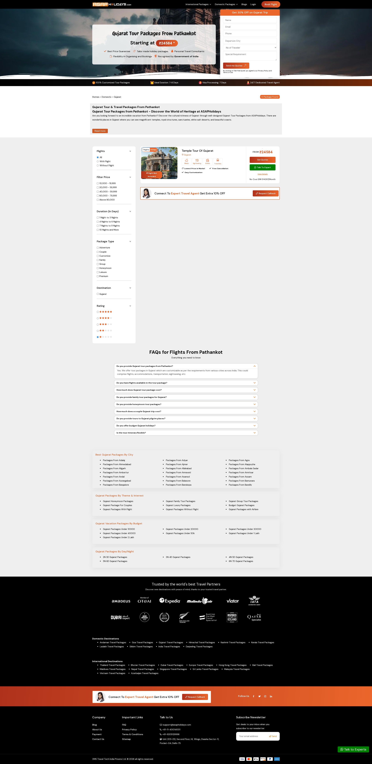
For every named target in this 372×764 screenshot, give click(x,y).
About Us (97, 729)
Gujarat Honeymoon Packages (118, 501)
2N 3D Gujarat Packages (115, 557)
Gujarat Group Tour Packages (243, 501)
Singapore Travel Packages (173, 669)
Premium (103, 276)
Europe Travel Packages (201, 665)
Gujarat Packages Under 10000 (119, 529)
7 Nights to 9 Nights (109, 225)
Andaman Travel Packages (113, 642)
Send (274, 736)
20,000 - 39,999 (108, 187)
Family (102, 260)
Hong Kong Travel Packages (233, 665)
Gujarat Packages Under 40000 (119, 533)
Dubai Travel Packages (172, 665)
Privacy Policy (129, 729)
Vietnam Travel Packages (112, 673)
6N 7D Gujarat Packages (241, 561)
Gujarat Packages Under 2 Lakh (118, 537)
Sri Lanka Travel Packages (205, 669)
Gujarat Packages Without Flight (182, 509)
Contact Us (98, 739)
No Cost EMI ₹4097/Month (263, 179)
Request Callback (267, 193)
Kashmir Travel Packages (233, 642)
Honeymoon (105, 268)
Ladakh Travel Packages (112, 646)
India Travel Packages (169, 646)
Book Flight (271, 4)
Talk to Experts (354, 749)
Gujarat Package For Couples (117, 505)
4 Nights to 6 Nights (109, 221)
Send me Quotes (234, 65)
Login (253, 4)
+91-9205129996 (170, 734)
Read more (100, 130)
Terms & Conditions (132, 734)
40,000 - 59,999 (108, 191)
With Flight (105, 161)
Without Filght (107, 165)
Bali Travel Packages (262, 665)
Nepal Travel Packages (142, 669)
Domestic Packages (225, 4)
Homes (95, 97)
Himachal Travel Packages (202, 642)
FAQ (124, 724)
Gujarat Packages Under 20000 (182, 529)
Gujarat (103, 294)
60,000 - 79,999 (108, 195)
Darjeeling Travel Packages (199, 646)
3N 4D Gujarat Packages (178, 557)
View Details (263, 174)
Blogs (244, 4)
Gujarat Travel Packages (171, 642)
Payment (97, 734)
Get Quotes (262, 160)
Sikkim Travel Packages (141, 646)
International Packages (197, 4)
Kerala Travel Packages (262, 642)
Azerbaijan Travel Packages (144, 673)
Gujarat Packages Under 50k (180, 533)
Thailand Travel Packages (112, 665)
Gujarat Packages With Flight (117, 509)
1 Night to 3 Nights (108, 217)
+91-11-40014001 (171, 729)
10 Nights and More (109, 229)
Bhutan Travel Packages (143, 665)
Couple (103, 251)
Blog (94, 724)
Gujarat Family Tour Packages (180, 501)
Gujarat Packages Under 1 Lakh (244, 533)
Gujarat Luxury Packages (178, 505)
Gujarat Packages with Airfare (243, 509)
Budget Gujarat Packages (241, 505)
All (101, 157)
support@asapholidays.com (177, 724)
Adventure (104, 247)
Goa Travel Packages (142, 642)
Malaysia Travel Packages (237, 669)
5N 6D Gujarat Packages (115, 561)
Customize (104, 255)
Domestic (107, 97)
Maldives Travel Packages (113, 669)
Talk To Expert (264, 167)
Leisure (103, 272)
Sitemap (126, 739)
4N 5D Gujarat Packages (241, 557)
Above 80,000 (107, 199)
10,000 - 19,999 (107, 183)
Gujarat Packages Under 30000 (245, 529)
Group (102, 264)
